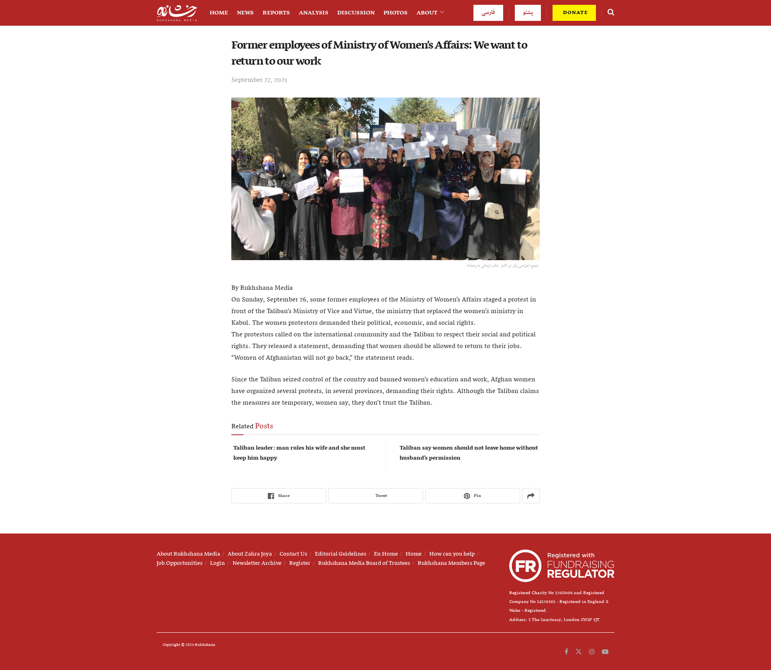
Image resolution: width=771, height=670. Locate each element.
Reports (276, 13)
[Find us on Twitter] (578, 652)
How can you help (452, 554)
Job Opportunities (179, 563)
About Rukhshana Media (188, 554)
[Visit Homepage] (177, 13)
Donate (574, 12)
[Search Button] (611, 13)
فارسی (488, 12)
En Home (386, 554)
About (427, 13)
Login (217, 563)
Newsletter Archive (257, 563)
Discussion (356, 13)
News (245, 13)
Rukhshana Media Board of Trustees (364, 563)
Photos (395, 13)
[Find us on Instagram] (592, 652)
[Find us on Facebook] (566, 652)
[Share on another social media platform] (531, 495)
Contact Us (293, 554)
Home (219, 13)
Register (299, 563)
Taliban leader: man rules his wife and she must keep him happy (299, 453)
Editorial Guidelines (340, 554)
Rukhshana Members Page (451, 563)
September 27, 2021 (259, 80)
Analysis (313, 13)
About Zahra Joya (250, 554)
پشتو (528, 12)
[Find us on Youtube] (605, 652)
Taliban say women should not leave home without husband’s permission (469, 453)
